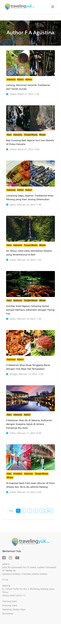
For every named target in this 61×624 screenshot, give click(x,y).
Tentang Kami (9, 601)
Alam (9, 134)
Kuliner (20, 79)
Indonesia (11, 79)
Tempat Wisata (30, 134)
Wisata (42, 134)
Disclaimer (7, 613)
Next (49, 510)
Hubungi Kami (9, 605)
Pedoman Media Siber (13, 609)
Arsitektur (17, 473)
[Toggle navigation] (52, 6)
